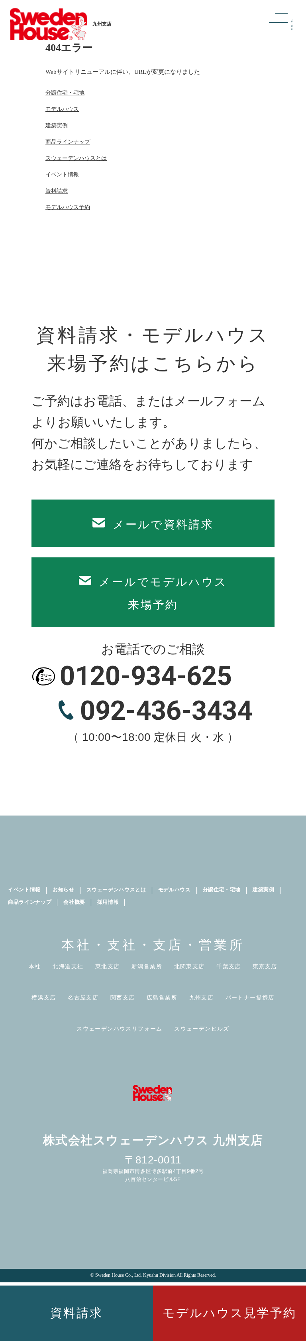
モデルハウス (62, 109)
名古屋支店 (83, 998)
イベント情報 (62, 175)
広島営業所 (162, 998)
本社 (35, 967)
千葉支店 (228, 967)
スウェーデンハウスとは (76, 158)
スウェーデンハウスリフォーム (119, 1029)
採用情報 (108, 902)
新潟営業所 (146, 967)
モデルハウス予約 (67, 207)
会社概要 (74, 902)
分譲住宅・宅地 (64, 93)
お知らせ (64, 890)
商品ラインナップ (67, 142)
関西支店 (122, 998)
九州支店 (201, 998)
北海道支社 (68, 967)
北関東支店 (189, 967)
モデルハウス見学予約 (229, 1313)
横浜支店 (43, 998)
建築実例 (56, 125)
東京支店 (265, 967)
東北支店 (107, 967)
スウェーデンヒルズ (202, 1029)
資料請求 (76, 1313)
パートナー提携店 (250, 998)
